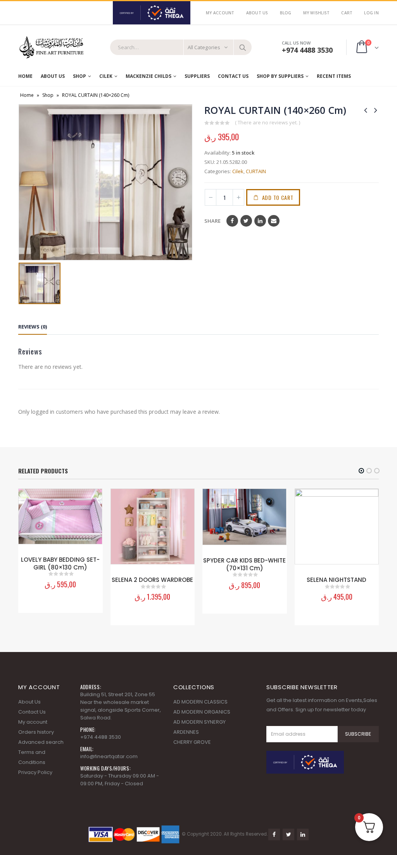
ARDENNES (186, 732)
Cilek (105, 76)
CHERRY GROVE (192, 742)
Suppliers (197, 76)
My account (32, 722)
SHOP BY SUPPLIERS (280, 76)
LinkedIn (260, 221)
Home (25, 76)
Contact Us (233, 76)
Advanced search (41, 742)
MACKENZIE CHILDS (148, 76)
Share (212, 220)
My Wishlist (316, 12)
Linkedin (303, 834)
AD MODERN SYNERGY (199, 722)
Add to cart (277, 197)
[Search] (243, 47)
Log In (371, 12)
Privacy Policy (35, 772)
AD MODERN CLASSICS (200, 701)
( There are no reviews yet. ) (267, 122)
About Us (257, 12)
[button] (361, 470)
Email (274, 221)
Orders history (36, 732)
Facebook (232, 221)
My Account (220, 12)
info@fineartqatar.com (109, 756)
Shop (79, 76)
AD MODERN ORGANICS (201, 712)
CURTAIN (256, 171)
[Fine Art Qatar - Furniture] (51, 47)
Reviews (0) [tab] (32, 326)
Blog (286, 12)
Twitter (246, 221)
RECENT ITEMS (334, 76)
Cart (346, 12)
